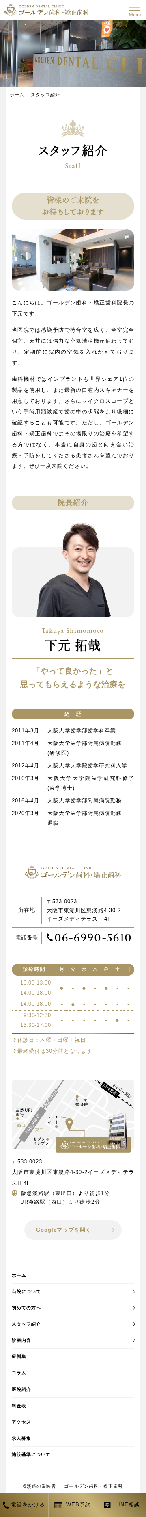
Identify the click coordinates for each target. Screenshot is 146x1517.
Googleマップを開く (63, 1230)
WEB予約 (78, 1505)
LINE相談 (127, 1505)
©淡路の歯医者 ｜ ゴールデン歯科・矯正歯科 (73, 1486)
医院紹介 (21, 1389)
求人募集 (21, 1438)
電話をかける (28, 1505)
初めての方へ (26, 1307)
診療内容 (21, 1340)
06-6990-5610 (93, 937)
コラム (19, 1372)
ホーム (17, 94)
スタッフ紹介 (45, 94)
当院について (26, 1291)
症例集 (19, 1356)
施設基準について (31, 1454)
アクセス (21, 1421)
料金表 (19, 1405)
